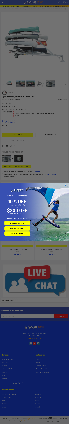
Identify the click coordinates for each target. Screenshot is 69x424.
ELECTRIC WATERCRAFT (17, 234)
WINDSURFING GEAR (17, 223)
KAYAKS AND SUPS (17, 228)
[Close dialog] (66, 185)
